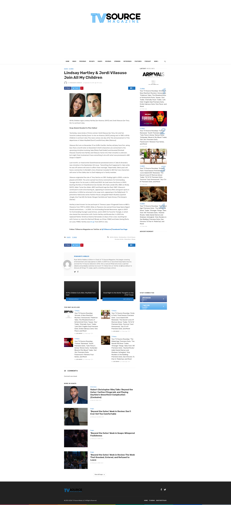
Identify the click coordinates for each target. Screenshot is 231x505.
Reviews (108, 61)
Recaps (91, 61)
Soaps (100, 61)
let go (92, 222)
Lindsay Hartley (120, 239)
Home (67, 61)
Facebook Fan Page (119, 229)
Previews (82, 61)
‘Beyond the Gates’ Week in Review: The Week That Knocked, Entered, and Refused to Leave (112, 457)
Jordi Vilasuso (131, 237)
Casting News (123, 237)
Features (138, 61)
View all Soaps (99, 474)
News (74, 61)
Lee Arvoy (79, 333)
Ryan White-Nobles (76, 82)
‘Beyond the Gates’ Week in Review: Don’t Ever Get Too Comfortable (110, 412)
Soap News (128, 239)
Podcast (148, 61)
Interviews (127, 61)
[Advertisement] (115, 45)
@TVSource (106, 229)
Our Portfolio (161, 500)
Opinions (117, 61)
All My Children (114, 237)
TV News (71, 68)
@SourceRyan (125, 266)
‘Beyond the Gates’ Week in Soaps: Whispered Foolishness (112, 434)
